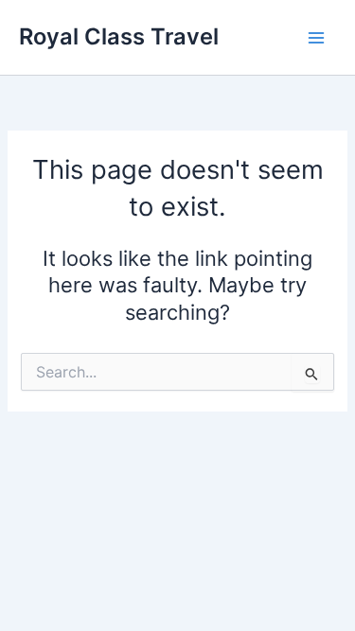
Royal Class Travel (119, 36)
